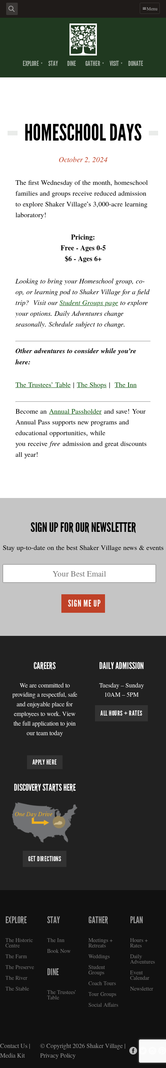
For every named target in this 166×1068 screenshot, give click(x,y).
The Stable (17, 988)
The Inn (126, 384)
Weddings (99, 956)
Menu (152, 8)
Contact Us (13, 1045)
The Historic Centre (19, 942)
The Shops (92, 384)
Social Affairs (103, 1004)
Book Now (59, 950)
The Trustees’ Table (43, 384)
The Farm (16, 956)
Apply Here (44, 762)
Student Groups (96, 969)
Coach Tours (102, 983)
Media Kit (12, 1055)
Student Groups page (88, 302)
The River (16, 977)
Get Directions (44, 859)
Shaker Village (104, 1045)
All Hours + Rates (121, 713)
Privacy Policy (58, 1055)
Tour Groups (102, 994)
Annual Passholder (75, 411)
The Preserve (19, 967)
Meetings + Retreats (100, 942)
